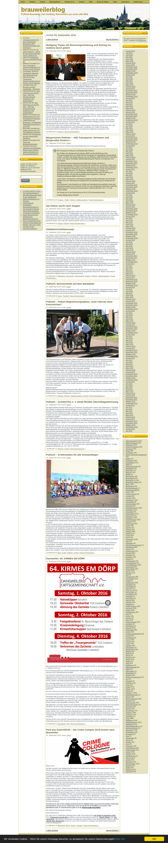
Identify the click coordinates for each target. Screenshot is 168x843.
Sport (128, 718)
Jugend (128, 602)
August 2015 (130, 311)
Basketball (129, 468)
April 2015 (129, 319)
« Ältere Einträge (52, 39)
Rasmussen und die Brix (59, 817)
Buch (59, 553)
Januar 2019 (130, 230)
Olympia (129, 675)
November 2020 (131, 187)
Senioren (129, 707)
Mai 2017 (129, 270)
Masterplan (130, 650)
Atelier (128, 459)
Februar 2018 (130, 252)
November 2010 (131, 423)
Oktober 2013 (130, 354)
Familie (128, 531)
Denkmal (129, 506)
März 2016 (129, 297)
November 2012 (131, 376)
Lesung (73, 825)
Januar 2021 (130, 183)
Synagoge (129, 734)
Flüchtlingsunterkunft (133, 545)
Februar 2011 (130, 417)
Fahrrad (60, 396)
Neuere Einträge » (112, 39)
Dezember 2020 (131, 185)
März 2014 (129, 344)
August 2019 (130, 216)
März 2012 (129, 392)
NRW (128, 669)
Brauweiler (61, 276)
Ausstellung (130, 463)
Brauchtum (129, 478)
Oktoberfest (130, 673)
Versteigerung (131, 756)
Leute (128, 644)
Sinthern (94, 276)
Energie (128, 522)
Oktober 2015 (130, 307)
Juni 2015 (129, 315)
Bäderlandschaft (131, 466)
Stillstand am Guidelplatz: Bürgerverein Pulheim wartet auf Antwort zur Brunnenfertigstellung (32, 151)
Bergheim (129, 470)
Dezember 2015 (131, 303)
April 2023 (129, 130)
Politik (66, 200)
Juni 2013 (129, 362)
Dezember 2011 (131, 397)
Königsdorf (129, 626)
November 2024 (131, 92)
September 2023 (132, 120)
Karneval (129, 608)
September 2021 (132, 167)
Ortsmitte (129, 681)
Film (127, 541)
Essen (60, 296)
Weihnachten (130, 764)
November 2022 (131, 140)
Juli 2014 (129, 336)
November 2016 (131, 281)
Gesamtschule (131, 563)
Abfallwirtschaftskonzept (60, 229)
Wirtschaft (129, 770)
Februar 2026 (130, 63)
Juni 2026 (129, 55)
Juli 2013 (129, 360)
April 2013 (129, 366)
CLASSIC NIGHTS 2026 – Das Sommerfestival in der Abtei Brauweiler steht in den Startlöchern (32, 194)
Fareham (129, 533)
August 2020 (130, 193)
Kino (127, 614)
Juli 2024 (129, 100)
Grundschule (130, 577)
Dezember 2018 (131, 232)
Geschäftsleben (131, 565)
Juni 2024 (129, 102)
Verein (128, 752)
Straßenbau (130, 732)
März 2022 (129, 155)
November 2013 (131, 352)
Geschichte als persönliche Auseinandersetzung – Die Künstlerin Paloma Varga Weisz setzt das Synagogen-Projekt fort (31, 208)
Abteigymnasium (132, 443)
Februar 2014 (130, 346)
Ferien (128, 535)
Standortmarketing (132, 726)
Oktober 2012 (130, 378)
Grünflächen (130, 579)
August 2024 (130, 98)
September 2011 (132, 403)
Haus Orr (129, 589)
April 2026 (129, 59)
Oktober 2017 (130, 260)
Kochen (128, 618)
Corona (128, 498)
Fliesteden (129, 543)
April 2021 (129, 177)
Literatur (80, 825)
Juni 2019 (129, 220)
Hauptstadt (129, 587)
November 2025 (131, 69)
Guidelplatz (130, 583)
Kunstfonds (130, 638)
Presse (128, 691)
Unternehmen (131, 750)
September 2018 (132, 238)
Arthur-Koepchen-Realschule (136, 455)
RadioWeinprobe (132, 695)
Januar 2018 (130, 254)
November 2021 (131, 163)
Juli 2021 (129, 171)
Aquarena (129, 449)
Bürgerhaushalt (131, 490)
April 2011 (129, 413)
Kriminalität (130, 630)
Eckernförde (130, 514)
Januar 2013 (130, 372)
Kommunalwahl (131, 622)
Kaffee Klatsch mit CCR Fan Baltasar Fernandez (31, 118)
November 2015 (131, 305)
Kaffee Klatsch (131, 606)
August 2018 (130, 240)
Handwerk (129, 585)
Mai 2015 (129, 317)
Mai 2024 (129, 104)
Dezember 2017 (131, 256)
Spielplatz (129, 716)
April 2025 (129, 83)
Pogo (128, 685)
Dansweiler (70, 276)
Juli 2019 (129, 218)
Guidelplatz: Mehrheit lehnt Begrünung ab (32, 59)
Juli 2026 (129, 53)
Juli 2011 (129, 407)
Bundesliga (130, 486)
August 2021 (130, 169)
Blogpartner (130, 476)
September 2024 (132, 96)
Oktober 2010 (130, 425)
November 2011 (131, 399)
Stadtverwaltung (82, 200)
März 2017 (129, 273)
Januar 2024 (130, 112)
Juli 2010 (129, 431)
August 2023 (130, 122)
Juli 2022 (129, 148)
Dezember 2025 (131, 67)
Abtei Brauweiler (132, 441)
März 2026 (129, 61)
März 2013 (129, 368)
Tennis (128, 740)
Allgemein (129, 445)
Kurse (128, 640)
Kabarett (129, 604)
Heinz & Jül (130, 590)
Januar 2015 (130, 325)
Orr (127, 679)
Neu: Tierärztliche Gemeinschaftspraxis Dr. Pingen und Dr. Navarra (31, 67)
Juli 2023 (129, 124)
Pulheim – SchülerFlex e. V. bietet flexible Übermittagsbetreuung (82, 402)
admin (69, 51)
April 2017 (129, 272)
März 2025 (129, 85)
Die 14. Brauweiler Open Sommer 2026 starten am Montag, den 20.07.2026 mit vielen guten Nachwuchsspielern (32, 225)
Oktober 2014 (130, 331)
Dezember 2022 (131, 138)
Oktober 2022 (130, 142)
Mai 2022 (129, 151)
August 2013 (130, 358)
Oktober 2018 (130, 236)
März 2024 (129, 108)
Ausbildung (130, 461)
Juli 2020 (129, 195)
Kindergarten (130, 612)
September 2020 (132, 191)
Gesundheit (130, 569)
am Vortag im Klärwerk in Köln (105, 815)
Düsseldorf (129, 512)
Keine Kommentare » (72, 132)
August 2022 (130, 146)
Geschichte (130, 567)
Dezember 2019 (131, 209)
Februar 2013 (130, 370)
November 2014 (131, 329)
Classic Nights (131, 494)
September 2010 (132, 427)
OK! (154, 839)
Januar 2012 (130, 396)
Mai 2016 (129, 293)
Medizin (128, 653)
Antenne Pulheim (132, 447)
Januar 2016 (130, 301)
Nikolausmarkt (131, 667)
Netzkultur (129, 665)
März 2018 (129, 250)
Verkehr (86, 396)
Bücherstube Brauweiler (91, 807)
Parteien (61, 200)
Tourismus (129, 746)
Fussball (129, 557)
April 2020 (129, 201)
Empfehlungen (131, 520)
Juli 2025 (129, 77)
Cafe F (128, 492)
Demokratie (130, 502)
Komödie (129, 624)
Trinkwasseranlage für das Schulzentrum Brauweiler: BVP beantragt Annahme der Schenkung (31, 44)
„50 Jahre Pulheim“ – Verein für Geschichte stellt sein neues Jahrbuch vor (31, 53)
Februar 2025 (130, 87)
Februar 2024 (130, 110)
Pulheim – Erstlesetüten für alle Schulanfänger (72, 454)
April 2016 (129, 295)
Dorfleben (129, 510)
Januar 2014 (130, 348)
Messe (128, 655)
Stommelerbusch (132, 728)
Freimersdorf (79, 276)
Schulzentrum (131, 703)
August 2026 (130, 51)
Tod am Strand (104, 817)
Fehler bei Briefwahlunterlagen (30, 143)
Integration (129, 598)
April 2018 (129, 248)
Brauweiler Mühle (132, 482)
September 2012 (132, 380)
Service (128, 709)
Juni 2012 (129, 386)
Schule (66, 449)
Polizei (60, 223)
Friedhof (129, 555)
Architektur (129, 453)
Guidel (128, 581)
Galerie (128, 559)
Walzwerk (129, 762)
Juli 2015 (129, 313)
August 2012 (130, 382)
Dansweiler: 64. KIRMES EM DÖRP (65, 558)
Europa (128, 527)
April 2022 (129, 153)
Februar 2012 (130, 394)
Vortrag (128, 760)
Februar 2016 (130, 299)
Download (142, 40)
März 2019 (129, 226)
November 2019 (131, 211)
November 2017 (131, 258)
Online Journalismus (133, 677)
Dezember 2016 (131, 279)
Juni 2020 (129, 197)
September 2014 (132, 333)
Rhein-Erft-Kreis (131, 699)
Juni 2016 (129, 291)
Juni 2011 (129, 409)
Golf (127, 575)
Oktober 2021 (130, 165)
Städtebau (129, 720)
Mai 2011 (129, 411)
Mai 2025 (129, 81)
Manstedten (130, 648)
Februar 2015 (130, 323)
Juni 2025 (129, 79)
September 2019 (132, 214)
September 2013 (132, 356)
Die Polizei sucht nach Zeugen (63, 206)
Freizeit (128, 553)
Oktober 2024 (130, 94)
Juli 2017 (129, 266)
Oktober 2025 (130, 71)
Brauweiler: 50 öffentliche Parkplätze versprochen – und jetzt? (32, 124)
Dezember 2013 (131, 350)
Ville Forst (129, 758)
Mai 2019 (129, 222)
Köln (127, 620)
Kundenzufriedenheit (133, 634)
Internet (128, 600)
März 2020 (129, 203)
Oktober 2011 (130, 401)
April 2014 (129, 342)
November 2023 (131, 116)
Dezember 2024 (131, 90)
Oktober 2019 (130, 212)
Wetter (128, 768)
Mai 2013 (129, 364)
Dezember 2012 (131, 374)
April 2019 (129, 224)
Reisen (128, 697)
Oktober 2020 (130, 189)
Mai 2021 (129, 175)
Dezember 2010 (131, 421)
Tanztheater (130, 738)
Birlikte (128, 474)
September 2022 (132, 144)
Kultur (64, 553)
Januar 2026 (130, 65)
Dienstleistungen (132, 508)
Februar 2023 (130, 134)
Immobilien (130, 594)
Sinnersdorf (130, 711)
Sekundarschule (131, 705)
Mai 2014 (129, 340)
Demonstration (131, 504)
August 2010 (130, 429)
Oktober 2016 (130, 283)
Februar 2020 (130, 205)
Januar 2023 (130, 136)
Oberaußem (130, 671)
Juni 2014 (129, 338)
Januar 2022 (130, 159)
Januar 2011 (130, 419)
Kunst (128, 636)
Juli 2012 (129, 384)
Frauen (128, 549)
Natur (128, 663)
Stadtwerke (130, 724)
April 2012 (129, 390)
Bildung (128, 472)
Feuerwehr (129, 539)
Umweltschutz (131, 748)
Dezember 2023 (131, 114)
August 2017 (130, 264)
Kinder (128, 610)
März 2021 (129, 179)
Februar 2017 (130, 275)
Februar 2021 (130, 181)
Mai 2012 (129, 388)
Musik (128, 659)
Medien (128, 651)
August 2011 (130, 405)
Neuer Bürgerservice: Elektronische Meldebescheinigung (30, 217)
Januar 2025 (130, 88)
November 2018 (131, 234)
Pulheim (61, 132)
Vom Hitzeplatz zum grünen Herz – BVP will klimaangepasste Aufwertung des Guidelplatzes (31, 96)
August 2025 (130, 75)
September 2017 (132, 262)
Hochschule (130, 592)
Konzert (128, 628)
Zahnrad (129, 772)
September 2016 (132, 285)
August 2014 (130, 334)
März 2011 (129, 415)
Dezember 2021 (131, 161)
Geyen (128, 571)
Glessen (129, 573)
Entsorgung (130, 524)
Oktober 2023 (130, 118)
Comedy (129, 496)
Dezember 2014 (131, 327)
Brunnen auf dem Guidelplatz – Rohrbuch (31, 88)
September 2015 (132, 309)
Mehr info (120, 839)
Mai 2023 (129, 128)
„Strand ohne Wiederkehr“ (55, 821)
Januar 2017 (130, 277)
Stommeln (129, 730)
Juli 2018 (129, 242)
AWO (127, 465)
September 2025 (132, 73)
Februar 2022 (130, 157)
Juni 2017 (129, 268)
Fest (67, 724)
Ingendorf (129, 596)
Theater (128, 742)
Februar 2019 (130, 228)
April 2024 (129, 106)
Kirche (128, 616)
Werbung (129, 766)
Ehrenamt (129, 516)
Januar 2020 (130, 207)
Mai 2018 (129, 246)
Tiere (127, 744)
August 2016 (130, 287)
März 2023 (129, 132)
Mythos (128, 661)
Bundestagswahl (132, 488)
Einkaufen (129, 518)
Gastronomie (130, 561)
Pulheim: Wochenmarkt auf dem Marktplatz (70, 283)
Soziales (129, 714)
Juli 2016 (129, 289)
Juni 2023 (129, 126)
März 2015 (129, 321)
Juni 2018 (129, 244)
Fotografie (129, 547)
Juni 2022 (129, 149)
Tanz (127, 736)
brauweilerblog (43, 9)
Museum (129, 657)
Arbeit (128, 451)
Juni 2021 (129, 173)
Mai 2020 (129, 199)
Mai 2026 (129, 57)
